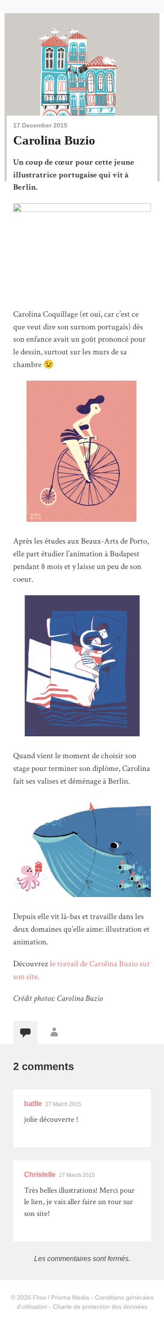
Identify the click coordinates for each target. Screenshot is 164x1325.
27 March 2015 (63, 1104)
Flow (39, 1297)
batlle (33, 1103)
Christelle (40, 1174)
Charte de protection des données (100, 1306)
